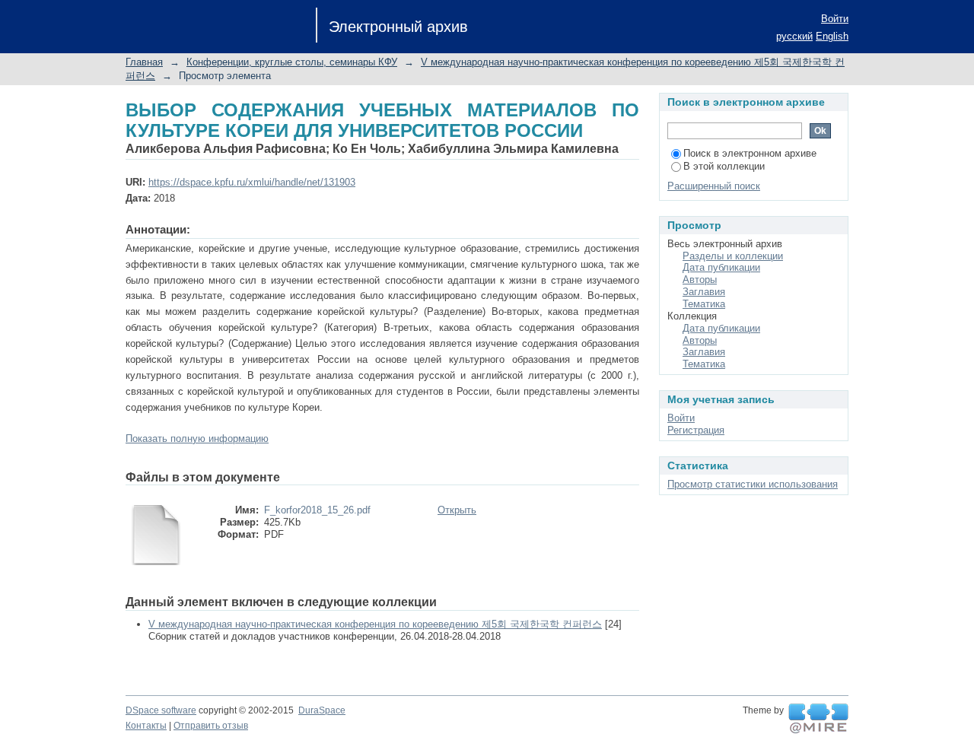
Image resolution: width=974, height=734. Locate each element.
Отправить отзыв (210, 725)
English (832, 36)
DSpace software (161, 710)
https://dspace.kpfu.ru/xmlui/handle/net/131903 (251, 182)
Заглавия (704, 291)
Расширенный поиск (713, 186)
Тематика (704, 304)
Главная (144, 62)
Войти (834, 18)
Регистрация (695, 430)
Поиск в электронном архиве (749, 153)
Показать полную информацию (197, 438)
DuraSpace (321, 710)
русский (794, 36)
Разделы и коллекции (733, 256)
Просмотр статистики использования (752, 484)
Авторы (700, 279)
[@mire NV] (818, 718)
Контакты (146, 725)
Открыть (457, 510)
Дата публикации (721, 267)
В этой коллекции (724, 166)
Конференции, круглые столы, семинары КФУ (291, 62)
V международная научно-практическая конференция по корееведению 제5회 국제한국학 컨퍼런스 (375, 624)
